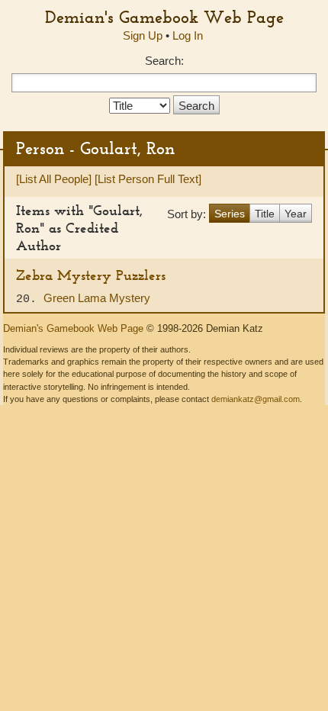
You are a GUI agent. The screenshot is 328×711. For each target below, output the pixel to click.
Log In (187, 35)
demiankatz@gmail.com (255, 399)
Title (265, 214)
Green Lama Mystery (96, 297)
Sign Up (142, 35)
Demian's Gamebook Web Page (164, 16)
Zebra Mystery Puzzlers (91, 275)
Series (229, 214)
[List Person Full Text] (148, 178)
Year (296, 214)
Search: (164, 60)
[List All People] (54, 178)
